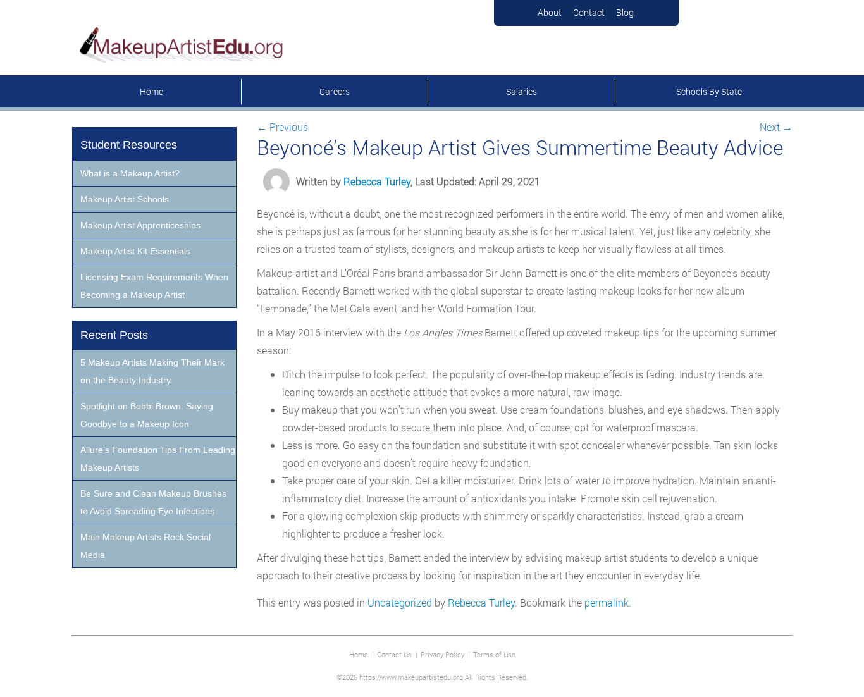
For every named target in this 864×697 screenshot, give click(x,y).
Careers (334, 91)
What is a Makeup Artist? (130, 173)
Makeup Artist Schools (124, 199)
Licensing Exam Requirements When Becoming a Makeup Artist (154, 286)
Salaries (521, 91)
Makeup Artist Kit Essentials (135, 251)
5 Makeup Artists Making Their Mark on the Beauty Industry (152, 371)
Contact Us (394, 654)
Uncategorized (399, 602)
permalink (606, 602)
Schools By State (709, 91)
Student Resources (128, 145)
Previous (282, 126)
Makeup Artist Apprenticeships (140, 225)
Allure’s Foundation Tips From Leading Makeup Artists (157, 458)
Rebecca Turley (376, 181)
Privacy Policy (442, 654)
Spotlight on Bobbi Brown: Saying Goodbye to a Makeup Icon (146, 415)
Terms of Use (494, 654)
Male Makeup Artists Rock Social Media (145, 546)
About (550, 12)
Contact (589, 12)
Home (151, 91)
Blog (625, 12)
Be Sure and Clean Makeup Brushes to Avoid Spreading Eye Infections (153, 502)
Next (776, 126)
